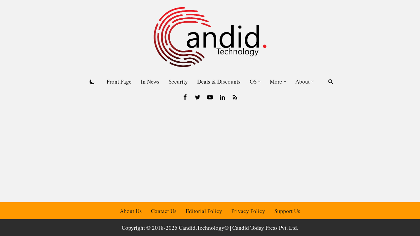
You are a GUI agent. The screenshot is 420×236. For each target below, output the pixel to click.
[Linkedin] (222, 97)
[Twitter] (197, 97)
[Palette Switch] (92, 81)
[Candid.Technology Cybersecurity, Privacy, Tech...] (210, 37)
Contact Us (164, 211)
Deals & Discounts (219, 81)
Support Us (287, 211)
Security (178, 81)
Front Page (119, 81)
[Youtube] (210, 97)
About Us (131, 211)
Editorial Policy (204, 211)
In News (150, 81)
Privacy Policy (248, 211)
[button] (259, 81)
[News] (235, 97)
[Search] (330, 81)
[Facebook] (185, 97)
